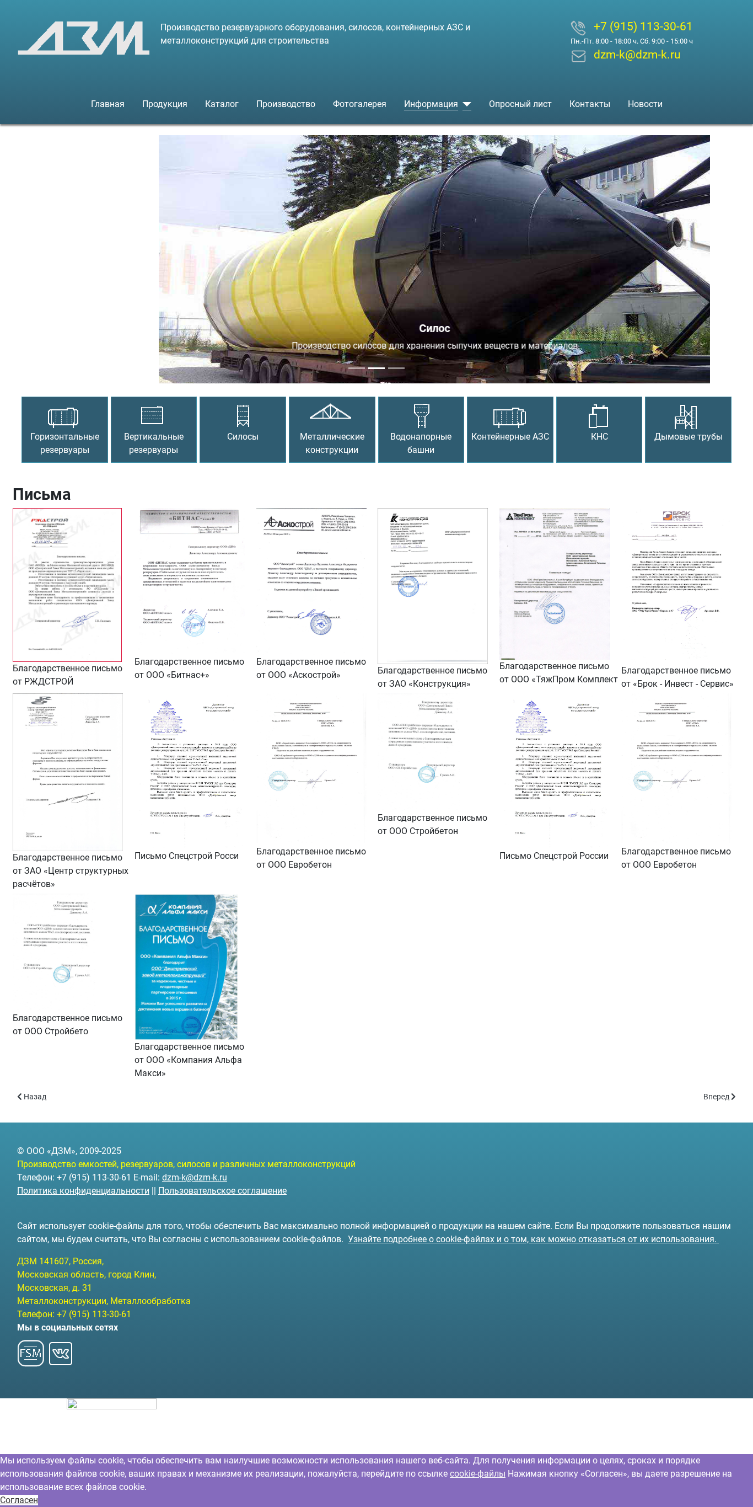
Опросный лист (520, 104)
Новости (645, 104)
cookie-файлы (477, 1473)
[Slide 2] (376, 368)
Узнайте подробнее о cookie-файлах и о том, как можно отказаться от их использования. (533, 1239)
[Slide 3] (396, 368)
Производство (285, 104)
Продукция (164, 104)
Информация (431, 104)
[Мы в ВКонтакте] (60, 1350)
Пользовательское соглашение (222, 1190)
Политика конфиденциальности (83, 1190)
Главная (108, 104)
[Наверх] (733, 1486)
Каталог (222, 104)
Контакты (589, 104)
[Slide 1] (356, 368)
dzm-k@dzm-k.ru (194, 1177)
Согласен (19, 1500)
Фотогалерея (359, 104)
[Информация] (464, 104)
